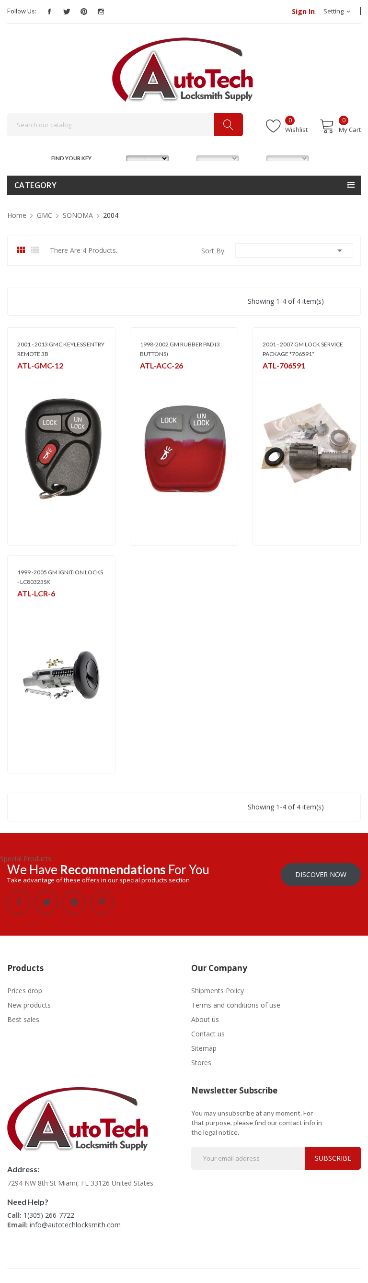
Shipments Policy (217, 990)
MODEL (187, 157)
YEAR (256, 157)
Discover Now (320, 874)
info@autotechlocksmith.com (75, 1224)
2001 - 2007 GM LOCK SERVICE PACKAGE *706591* (303, 349)
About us (205, 1019)
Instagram (101, 11)
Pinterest (84, 11)
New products (29, 1005)
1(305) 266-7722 (48, 1215)
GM (21, 378)
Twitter (66, 11)
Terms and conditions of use (235, 1005)
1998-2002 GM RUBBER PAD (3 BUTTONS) (180, 349)
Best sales (23, 1019)
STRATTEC (276, 378)
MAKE (117, 157)
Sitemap (204, 1048)
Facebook (49, 11)
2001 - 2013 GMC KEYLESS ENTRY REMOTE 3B (60, 349)
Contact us (208, 1033)
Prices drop (24, 990)
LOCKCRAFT (33, 606)
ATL (145, 378)
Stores (201, 1062)
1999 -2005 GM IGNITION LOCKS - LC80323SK (60, 577)
